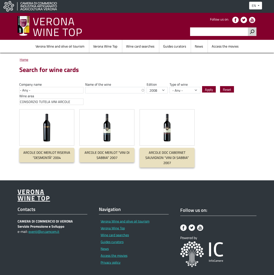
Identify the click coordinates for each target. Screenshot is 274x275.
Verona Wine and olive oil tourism (60, 46)
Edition (152, 84)
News (199, 46)
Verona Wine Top (105, 46)
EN (254, 5)
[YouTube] (252, 19)
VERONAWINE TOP (58, 26)
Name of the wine (98, 84)
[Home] (25, 26)
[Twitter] (244, 19)
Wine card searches (140, 46)
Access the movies (225, 46)
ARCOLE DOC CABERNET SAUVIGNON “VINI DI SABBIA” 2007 (167, 157)
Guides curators (174, 46)
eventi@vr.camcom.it (43, 231)
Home (24, 59)
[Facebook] (236, 19)
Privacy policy (111, 262)
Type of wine (179, 84)
